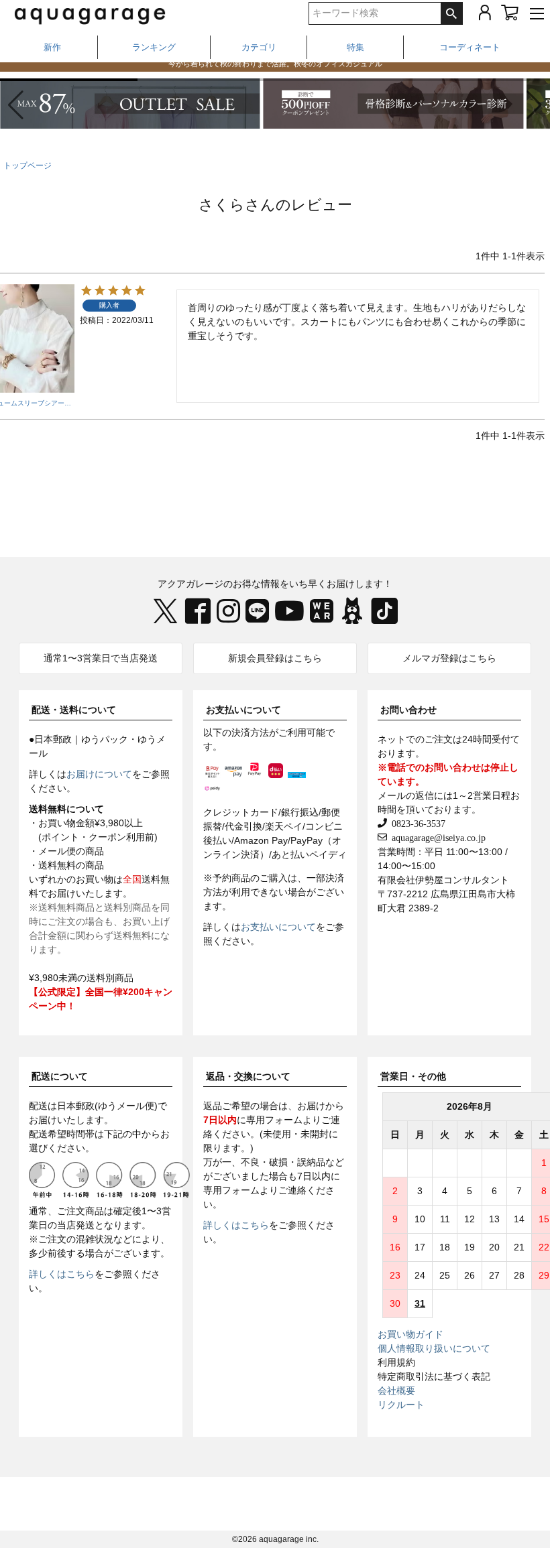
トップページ (27, 165)
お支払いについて (243, 709)
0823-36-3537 (416, 823)
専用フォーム (274, 1119)
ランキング (154, 47)
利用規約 (396, 1362)
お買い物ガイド (410, 1334)
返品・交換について (248, 1076)
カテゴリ (258, 47)
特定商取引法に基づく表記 (434, 1376)
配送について (60, 1076)
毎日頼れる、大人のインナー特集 (275, 70)
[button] (534, 105)
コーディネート (469, 47)
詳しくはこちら (62, 1274)
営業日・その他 (413, 1076)
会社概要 (396, 1390)
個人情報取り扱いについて (434, 1348)
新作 (52, 47)
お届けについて (99, 774)
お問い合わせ (408, 709)
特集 (355, 47)
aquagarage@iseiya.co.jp (436, 837)
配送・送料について (74, 709)
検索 (451, 13)
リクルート (401, 1404)
